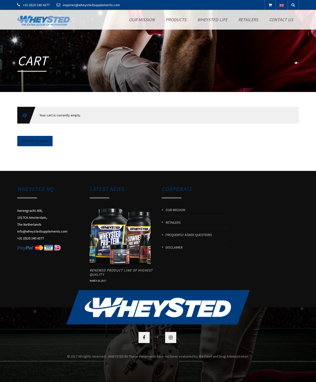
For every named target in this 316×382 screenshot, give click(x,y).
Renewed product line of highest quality (121, 272)
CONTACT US (281, 19)
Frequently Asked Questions (189, 235)
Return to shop (35, 141)
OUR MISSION (142, 19)
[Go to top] (158, 307)
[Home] (43, 20)
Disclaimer (174, 247)
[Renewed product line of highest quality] (120, 237)
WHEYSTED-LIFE (212, 19)
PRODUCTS (176, 19)
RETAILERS (248, 19)
